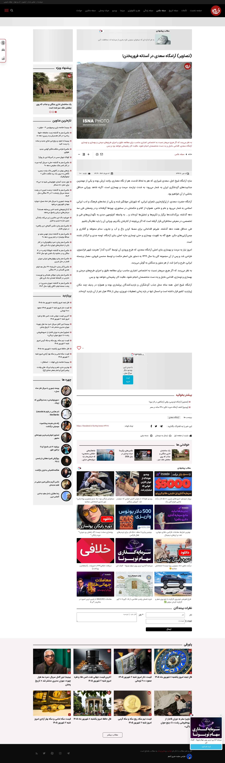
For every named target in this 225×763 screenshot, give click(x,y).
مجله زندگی (148, 10)
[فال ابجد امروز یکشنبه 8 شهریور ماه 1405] (173, 661)
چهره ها (66, 379)
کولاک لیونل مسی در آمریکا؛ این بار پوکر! (53, 157)
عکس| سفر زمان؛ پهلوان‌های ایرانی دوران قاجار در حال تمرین (53, 260)
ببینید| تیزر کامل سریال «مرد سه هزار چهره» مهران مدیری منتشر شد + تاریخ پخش (52, 326)
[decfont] (79, 155)
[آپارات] (52, 754)
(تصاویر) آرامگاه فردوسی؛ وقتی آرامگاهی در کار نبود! (168, 402)
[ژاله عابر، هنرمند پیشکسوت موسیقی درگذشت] (66, 426)
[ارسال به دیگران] (101, 155)
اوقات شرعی (8, 2)
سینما (122, 10)
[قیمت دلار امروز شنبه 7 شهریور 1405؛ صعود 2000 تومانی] (133, 661)
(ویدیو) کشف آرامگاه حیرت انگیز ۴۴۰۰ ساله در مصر (169, 407)
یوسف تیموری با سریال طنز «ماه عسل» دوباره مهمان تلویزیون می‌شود (52, 203)
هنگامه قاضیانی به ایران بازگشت (47, 470)
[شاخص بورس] (3, 58)
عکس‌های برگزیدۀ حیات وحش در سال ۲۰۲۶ (53, 104)
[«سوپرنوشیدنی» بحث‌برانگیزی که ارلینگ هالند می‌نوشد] (66, 402)
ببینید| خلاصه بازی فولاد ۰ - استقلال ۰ (55, 362)
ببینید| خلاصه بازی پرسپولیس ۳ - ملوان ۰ (53, 127)
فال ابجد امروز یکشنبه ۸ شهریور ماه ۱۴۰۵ (54, 302)
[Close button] (221, 715)
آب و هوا (17, 2)
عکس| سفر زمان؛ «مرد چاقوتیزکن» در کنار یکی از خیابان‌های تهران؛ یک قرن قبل (53, 244)
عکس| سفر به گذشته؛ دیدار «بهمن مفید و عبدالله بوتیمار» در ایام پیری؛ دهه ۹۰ (53, 236)
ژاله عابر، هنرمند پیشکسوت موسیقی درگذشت (49, 425)
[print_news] (97, 155)
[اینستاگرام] (60, 754)
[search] (11, 11)
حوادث (79, 10)
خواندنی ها (182, 444)
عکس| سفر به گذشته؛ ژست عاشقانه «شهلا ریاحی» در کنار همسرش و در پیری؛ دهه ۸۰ (53, 134)
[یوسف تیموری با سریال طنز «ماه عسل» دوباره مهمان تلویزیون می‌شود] (66, 391)
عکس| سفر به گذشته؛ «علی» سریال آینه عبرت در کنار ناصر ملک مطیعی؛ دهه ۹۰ (52, 164)
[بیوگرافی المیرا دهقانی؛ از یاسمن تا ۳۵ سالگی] (66, 461)
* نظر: (141, 615)
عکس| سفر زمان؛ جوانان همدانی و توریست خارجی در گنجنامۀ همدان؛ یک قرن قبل (52, 277)
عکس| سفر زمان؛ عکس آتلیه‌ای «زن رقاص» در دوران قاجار (52, 227)
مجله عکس (161, 10)
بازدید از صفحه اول (181, 435)
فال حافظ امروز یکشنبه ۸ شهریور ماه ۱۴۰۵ (53, 348)
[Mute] (129, 360)
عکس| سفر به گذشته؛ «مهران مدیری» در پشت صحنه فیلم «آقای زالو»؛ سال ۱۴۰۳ (54, 285)
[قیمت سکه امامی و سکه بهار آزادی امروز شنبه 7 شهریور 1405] (52, 703)
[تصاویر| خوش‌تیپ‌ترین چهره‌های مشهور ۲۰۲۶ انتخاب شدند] (66, 437)
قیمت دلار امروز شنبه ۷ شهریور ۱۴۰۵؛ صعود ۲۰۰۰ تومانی (53, 309)
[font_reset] (83, 155)
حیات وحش (104, 10)
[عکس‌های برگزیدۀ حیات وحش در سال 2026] (143, 455)
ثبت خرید (128, 379)
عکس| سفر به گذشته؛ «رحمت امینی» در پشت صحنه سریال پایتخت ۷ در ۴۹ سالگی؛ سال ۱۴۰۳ (51, 193)
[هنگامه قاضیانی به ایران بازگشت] (66, 472)
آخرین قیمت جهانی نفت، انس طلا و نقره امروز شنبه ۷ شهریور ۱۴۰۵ (53, 318)
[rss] (37, 754)
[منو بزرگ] (6, 11)
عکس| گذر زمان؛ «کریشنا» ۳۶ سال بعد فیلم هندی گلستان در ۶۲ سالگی (52, 268)
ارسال (169, 629)
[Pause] (125, 360)
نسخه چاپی (144, 435)
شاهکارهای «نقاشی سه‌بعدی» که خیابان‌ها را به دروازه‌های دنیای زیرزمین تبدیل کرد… (88, 458)
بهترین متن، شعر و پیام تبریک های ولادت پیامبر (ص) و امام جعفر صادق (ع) (53, 369)
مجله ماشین (90, 10)
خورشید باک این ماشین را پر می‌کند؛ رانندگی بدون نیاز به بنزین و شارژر (52, 219)
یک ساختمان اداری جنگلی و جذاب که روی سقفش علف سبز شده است (164, 456)
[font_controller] (88, 155)
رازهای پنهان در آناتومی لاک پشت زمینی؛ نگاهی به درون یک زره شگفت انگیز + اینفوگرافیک (53, 173)
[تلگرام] (161, 427)
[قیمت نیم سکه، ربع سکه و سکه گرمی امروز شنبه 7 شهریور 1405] (133, 703)
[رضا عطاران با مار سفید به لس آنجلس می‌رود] (66, 496)
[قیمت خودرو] (3, 50)
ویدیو (114, 10)
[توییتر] (156, 427)
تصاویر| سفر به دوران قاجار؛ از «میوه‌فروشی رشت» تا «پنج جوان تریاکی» (53, 334)
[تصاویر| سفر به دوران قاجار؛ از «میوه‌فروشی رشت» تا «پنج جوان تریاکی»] (173, 703)
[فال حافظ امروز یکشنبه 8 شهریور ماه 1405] (92, 703)
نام (191, 615)
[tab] (56, 112)
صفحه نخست (196, 10)
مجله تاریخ (173, 10)
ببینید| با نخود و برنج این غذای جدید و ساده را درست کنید (52, 143)
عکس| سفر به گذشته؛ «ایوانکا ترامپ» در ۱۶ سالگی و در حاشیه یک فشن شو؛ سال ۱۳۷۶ (53, 252)
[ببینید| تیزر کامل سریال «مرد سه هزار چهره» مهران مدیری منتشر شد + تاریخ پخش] (52, 661)
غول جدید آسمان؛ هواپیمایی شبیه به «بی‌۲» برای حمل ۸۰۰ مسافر (52, 183)
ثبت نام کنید (206, 746)
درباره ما (40, 2)
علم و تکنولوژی (134, 10)
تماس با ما (31, 2)
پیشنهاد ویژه (63, 68)
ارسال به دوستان (161, 435)
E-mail (188, 621)
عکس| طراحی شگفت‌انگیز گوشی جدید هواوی (54, 151)
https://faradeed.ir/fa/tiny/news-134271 (93, 426)
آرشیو (24, 2)
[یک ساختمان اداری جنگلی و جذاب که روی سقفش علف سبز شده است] (180, 455)
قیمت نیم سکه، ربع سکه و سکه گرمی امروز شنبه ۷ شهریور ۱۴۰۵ (53, 342)
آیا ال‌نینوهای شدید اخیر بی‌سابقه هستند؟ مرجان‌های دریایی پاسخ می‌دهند (53, 211)
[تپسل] (132, 354)
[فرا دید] (216, 10)
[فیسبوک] (151, 427)
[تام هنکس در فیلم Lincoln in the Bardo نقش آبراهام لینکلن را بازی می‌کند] (66, 414)
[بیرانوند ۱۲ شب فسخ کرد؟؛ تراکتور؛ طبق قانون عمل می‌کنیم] (66, 449)
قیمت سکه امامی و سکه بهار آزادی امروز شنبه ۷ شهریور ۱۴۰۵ (52, 355)
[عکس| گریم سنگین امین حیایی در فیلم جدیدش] (66, 484)
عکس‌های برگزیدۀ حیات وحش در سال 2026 (126, 453)
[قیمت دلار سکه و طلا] (3, 43)
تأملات (184, 10)
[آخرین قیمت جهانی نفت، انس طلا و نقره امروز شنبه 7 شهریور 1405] (92, 661)
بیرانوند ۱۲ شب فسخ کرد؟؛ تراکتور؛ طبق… (49, 448)
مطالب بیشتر (112, 735)
